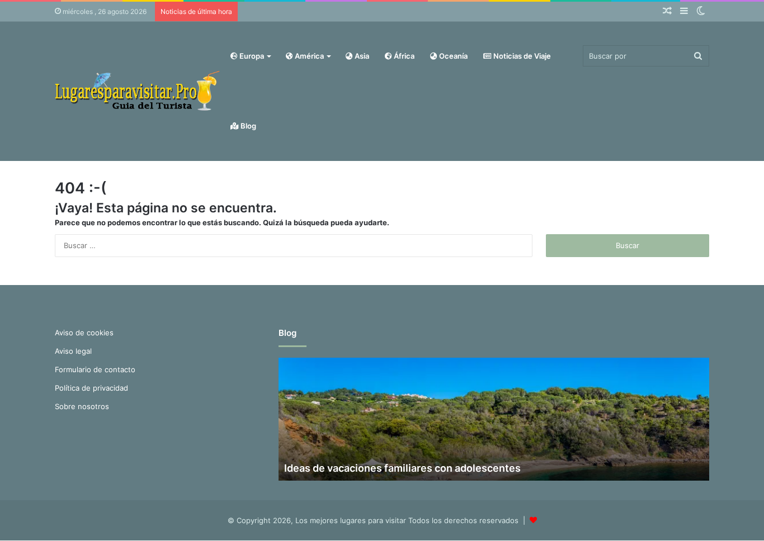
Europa (251, 55)
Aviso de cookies (84, 332)
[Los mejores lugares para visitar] (139, 90)
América (308, 55)
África (403, 55)
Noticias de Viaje (521, 55)
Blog (247, 125)
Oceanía (452, 55)
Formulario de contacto (95, 369)
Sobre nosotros (82, 406)
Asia (361, 55)
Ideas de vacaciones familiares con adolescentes (402, 468)
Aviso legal (73, 351)
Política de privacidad (91, 387)
